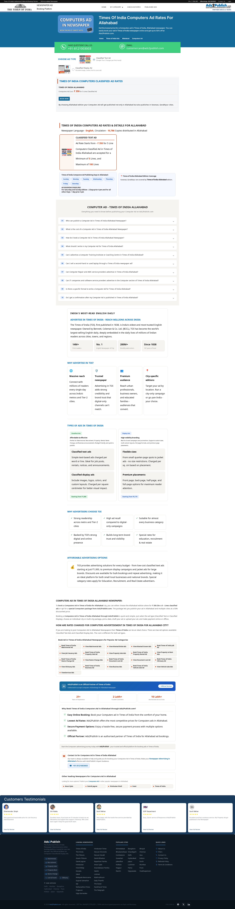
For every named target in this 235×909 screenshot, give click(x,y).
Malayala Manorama (83, 877)
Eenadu (78, 871)
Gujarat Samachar (82, 880)
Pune (141, 868)
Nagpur (119, 868)
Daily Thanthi (99, 880)
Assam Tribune (81, 858)
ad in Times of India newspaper (126, 31)
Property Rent (52, 870)
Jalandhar (119, 861)
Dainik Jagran (81, 861)
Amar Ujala (98, 864)
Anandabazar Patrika (101, 868)
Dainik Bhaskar (99, 858)
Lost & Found (52, 878)
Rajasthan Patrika (100, 861)
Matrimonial (52, 859)
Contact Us (221, 1)
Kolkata (118, 864)
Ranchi (118, 871)
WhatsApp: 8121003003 (208, 1)
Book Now (64, 99)
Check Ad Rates (134, 7)
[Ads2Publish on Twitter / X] (183, 904)
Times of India (81, 849)
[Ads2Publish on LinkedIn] (189, 904)
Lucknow (131, 864)
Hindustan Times (100, 849)
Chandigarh (132, 852)
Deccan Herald (99, 855)
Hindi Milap (80, 868)
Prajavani (79, 890)
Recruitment (52, 862)
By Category (115, 7)
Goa (141, 855)
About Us (161, 849)
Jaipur (130, 861)
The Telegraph (99, 890)
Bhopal (142, 849)
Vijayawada (132, 871)
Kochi (142, 861)
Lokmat (97, 874)
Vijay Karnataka (81, 893)
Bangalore (131, 849)
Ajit (77, 884)
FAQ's (160, 852)
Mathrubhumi (99, 877)
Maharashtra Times (83, 887)
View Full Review (9, 829)
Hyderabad (132, 858)
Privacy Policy (163, 858)
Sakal (78, 874)
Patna (130, 868)
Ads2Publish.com (55, 904)
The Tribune (80, 855)
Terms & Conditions (165, 864)
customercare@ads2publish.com (145, 48)
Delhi (130, 855)
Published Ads (151, 7)
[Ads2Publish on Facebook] (178, 904)
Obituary (65, 878)
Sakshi (96, 871)
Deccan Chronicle (100, 852)
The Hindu (79, 852)
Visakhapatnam (145, 871)
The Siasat (97, 884)
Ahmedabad (120, 849)
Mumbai (143, 864)
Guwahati (119, 858)
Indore (142, 858)
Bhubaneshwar (121, 852)
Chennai (143, 852)
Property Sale (52, 866)
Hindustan (80, 864)
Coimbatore (120, 855)
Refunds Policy (163, 861)
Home (104, 7)
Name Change (52, 874)
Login (229, 1)
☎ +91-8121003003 (79, 765)
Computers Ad (93, 781)
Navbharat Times (100, 887)
